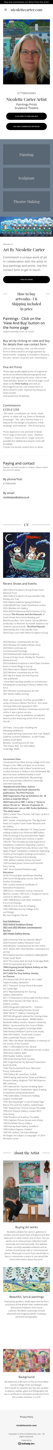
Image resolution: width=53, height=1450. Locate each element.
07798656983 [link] (26, 93)
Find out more (26, 279)
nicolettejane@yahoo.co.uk (16, 497)
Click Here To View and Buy (26, 116)
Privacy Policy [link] (26, 1416)
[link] (26, 10)
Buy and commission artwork (27, 126)
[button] (6, 9)
